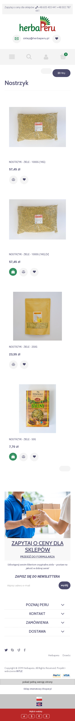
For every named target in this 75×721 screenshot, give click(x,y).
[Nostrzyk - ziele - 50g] (37, 408)
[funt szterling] (46, 716)
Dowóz (66, 655)
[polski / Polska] (39, 698)
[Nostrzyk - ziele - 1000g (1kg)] (37, 131)
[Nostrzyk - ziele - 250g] (37, 316)
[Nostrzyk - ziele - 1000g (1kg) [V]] (37, 223)
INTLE (19, 671)
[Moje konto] (46, 57)
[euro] (39, 716)
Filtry (62, 73)
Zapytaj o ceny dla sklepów (37, 549)
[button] (12, 57)
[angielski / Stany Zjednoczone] (39, 704)
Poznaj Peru (37, 605)
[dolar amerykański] (32, 716)
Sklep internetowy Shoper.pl (38, 689)
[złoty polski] (24, 716)
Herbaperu (53, 655)
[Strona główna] (37, 23)
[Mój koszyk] (63, 56)
